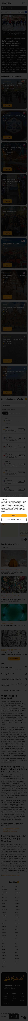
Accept (14, 515)
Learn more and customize (14, 519)
